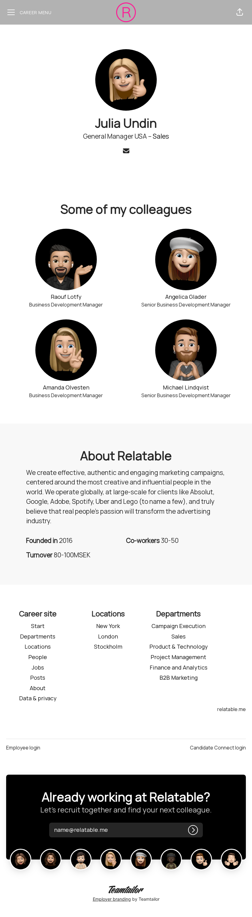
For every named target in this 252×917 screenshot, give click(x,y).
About (37, 688)
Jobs (38, 667)
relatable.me (231, 709)
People (37, 657)
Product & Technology (178, 646)
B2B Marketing (178, 677)
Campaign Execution (179, 626)
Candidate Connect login (218, 747)
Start (38, 626)
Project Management (178, 657)
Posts (37, 677)
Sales (161, 136)
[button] (239, 12)
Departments (37, 636)
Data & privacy (38, 698)
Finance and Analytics (178, 667)
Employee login (23, 747)
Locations (38, 646)
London (108, 636)
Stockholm (108, 646)
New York (108, 626)
